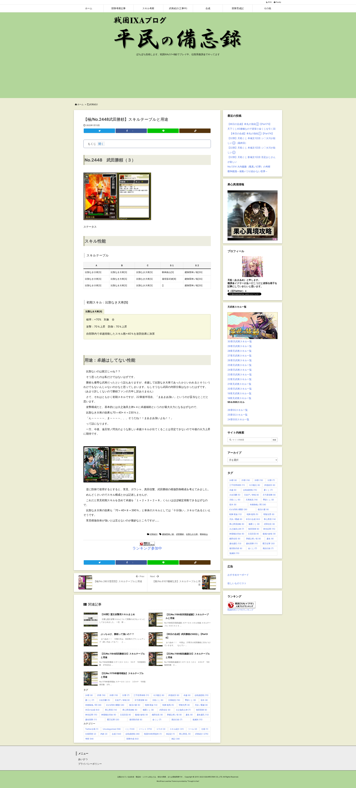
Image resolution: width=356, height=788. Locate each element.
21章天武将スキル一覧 (239, 384)
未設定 (170, 734)
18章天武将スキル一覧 (239, 398)
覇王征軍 (113, 719)
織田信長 (157, 714)
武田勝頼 (180, 534)
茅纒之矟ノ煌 (174, 714)
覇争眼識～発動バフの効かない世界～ (248, 171)
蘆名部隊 (91, 719)
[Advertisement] (178, 78)
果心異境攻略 (129, 710)
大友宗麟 (104, 700)
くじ (129, 729)
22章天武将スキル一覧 (240, 379)
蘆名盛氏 (203, 714)
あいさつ (82, 759)
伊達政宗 (173, 695)
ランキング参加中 (147, 548)
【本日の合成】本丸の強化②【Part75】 (249, 124)
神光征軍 (91, 714)
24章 (89, 695)
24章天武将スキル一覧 (240, 369)
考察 (89, 739)
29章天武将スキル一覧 (240, 346)
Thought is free (193, 781)
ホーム (80, 104)
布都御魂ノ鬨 (93, 705)
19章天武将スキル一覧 (239, 393)
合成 (116, 734)
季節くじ (190, 700)
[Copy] (195, 131)
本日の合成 (92, 710)
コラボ (160, 729)
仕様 (204, 729)
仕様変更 (90, 734)
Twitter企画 (91, 729)
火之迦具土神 (183, 710)
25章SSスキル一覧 (238, 414)
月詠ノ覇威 (201, 705)
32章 (125, 695)
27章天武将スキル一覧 (240, 355)
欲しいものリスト (237, 583)
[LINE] (163, 131)
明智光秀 (184, 705)
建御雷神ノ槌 (168, 534)
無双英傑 (201, 710)
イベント (145, 729)
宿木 (204, 700)
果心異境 (111, 710)
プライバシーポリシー (89, 763)
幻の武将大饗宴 (115, 705)
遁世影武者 (135, 719)
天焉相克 (174, 700)
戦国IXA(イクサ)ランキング (240, 609)
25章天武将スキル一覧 (240, 365)
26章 (113, 695)
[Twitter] (99, 131)
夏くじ (89, 700)
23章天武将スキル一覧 (240, 374)
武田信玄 (164, 710)
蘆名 (189, 714)
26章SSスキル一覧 (238, 410)
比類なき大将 (192, 534)
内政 (103, 734)
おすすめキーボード (238, 574)
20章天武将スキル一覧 (240, 388)
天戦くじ (157, 700)
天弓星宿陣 (140, 700)
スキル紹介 (177, 729)
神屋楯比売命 (108, 714)
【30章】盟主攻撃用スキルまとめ (118, 614)
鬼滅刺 (197, 719)
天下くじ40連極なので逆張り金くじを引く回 (251, 128)
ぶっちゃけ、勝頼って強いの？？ (117, 634)
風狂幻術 (176, 719)
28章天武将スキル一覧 (240, 350)
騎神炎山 (204, 534)
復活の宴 (134, 705)
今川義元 (158, 695)
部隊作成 (132, 739)
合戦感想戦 (201, 695)
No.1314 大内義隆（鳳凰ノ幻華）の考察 (249, 166)
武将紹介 (94, 104)
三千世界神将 (141, 695)
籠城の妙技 (141, 714)
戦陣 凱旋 (151, 705)
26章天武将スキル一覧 (240, 360)
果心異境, (185, 734)
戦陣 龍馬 (168, 705)
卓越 (187, 695)
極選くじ (148, 710)
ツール (192, 729)
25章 (101, 695)
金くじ (156, 719)
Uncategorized (112, 729)
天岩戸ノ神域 (122, 700)
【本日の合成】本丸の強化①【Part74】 (251, 133)
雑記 (175, 739)
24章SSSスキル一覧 (238, 419)
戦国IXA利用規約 (153, 734)
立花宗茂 (125, 714)
